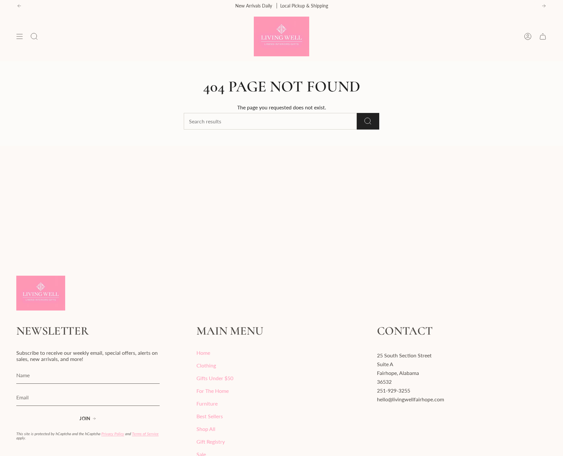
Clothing (206, 365)
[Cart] (542, 36)
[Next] (544, 6)
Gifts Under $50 (214, 378)
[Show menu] (19, 36)
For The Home (212, 391)
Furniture (207, 403)
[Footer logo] (40, 293)
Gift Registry (210, 441)
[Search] (368, 121)
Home (203, 353)
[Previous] (19, 6)
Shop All (205, 429)
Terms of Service (145, 433)
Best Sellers (209, 416)
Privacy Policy (112, 433)
